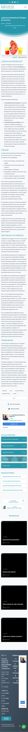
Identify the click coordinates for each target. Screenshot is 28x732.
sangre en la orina (6, 393)
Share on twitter (15, 408)
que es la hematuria (19, 390)
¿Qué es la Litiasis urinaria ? (12, 636)
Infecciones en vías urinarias (13, 604)
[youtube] (15, 2)
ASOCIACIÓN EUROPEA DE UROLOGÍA (12, 485)
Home (2, 23)
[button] (6, 719)
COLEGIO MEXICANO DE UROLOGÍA (11, 481)
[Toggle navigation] (25, 7)
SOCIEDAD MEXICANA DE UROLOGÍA (12, 476)
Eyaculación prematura (11, 540)
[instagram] (17, 2)
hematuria (4, 390)
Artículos (8, 23)
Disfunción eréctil (9, 572)
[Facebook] (12, 2)
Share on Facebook (15, 404)
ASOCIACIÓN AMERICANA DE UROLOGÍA (13, 490)
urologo (14, 393)
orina (11, 390)
